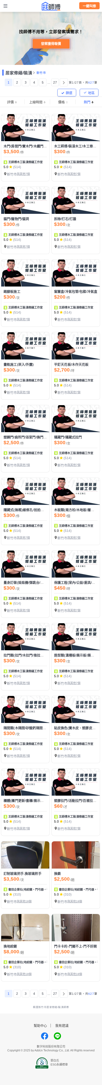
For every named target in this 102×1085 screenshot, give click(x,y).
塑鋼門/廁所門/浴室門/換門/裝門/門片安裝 (34, 437)
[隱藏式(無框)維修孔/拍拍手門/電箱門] (25, 491)
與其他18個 (24, 901)
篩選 (69, 93)
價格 (61, 102)
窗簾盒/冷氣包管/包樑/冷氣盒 (75, 291)
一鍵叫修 (89, 6)
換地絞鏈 (10, 946)
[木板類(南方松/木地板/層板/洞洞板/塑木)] (76, 491)
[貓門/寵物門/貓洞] (25, 200)
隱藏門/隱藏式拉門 (68, 437)
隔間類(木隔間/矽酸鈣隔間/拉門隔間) (31, 728)
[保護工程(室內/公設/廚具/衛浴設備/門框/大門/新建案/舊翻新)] (76, 564)
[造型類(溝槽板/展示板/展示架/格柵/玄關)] (76, 636)
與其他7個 (23, 174)
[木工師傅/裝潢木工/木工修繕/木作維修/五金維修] (76, 127)
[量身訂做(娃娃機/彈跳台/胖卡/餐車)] (25, 564)
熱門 (87, 102)
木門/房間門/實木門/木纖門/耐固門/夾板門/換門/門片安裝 (46, 146)
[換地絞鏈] (25, 927)
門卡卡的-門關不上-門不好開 (75, 946)
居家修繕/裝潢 (18, 73)
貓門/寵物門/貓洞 (16, 219)
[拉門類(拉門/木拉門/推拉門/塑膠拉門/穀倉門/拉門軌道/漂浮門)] (25, 636)
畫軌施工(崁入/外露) (19, 364)
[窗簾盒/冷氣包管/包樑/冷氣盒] (76, 273)
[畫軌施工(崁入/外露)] (25, 345)
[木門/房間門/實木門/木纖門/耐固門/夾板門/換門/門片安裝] (25, 127)
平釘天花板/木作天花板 (71, 364)
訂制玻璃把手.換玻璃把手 (23, 873)
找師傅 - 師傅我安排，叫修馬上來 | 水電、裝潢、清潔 (51, 6)
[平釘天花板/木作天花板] (76, 345)
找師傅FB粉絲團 (44, 1036)
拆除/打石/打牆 (65, 219)
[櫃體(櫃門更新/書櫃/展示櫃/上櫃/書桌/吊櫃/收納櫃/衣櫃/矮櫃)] (25, 782)
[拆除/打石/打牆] (76, 200)
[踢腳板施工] (25, 273)
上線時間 (35, 102)
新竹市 (41, 73)
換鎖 (57, 873)
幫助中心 (40, 1025)
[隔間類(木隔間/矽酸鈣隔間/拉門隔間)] (25, 709)
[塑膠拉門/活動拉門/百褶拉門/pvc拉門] (76, 782)
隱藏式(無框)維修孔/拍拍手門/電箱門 (31, 510)
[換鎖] (76, 854)
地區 (91, 93)
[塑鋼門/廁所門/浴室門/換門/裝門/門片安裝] (25, 418)
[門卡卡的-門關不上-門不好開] (76, 927)
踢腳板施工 (12, 291)
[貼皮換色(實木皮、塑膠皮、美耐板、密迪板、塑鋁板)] (76, 709)
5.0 (6, 167)
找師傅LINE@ (57, 1036)
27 (55, 82)
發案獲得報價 (51, 43)
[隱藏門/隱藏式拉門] (76, 418)
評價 (10, 102)
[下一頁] (64, 82)
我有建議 (62, 1025)
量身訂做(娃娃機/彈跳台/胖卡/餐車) (30, 582)
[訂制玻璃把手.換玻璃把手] (25, 854)
